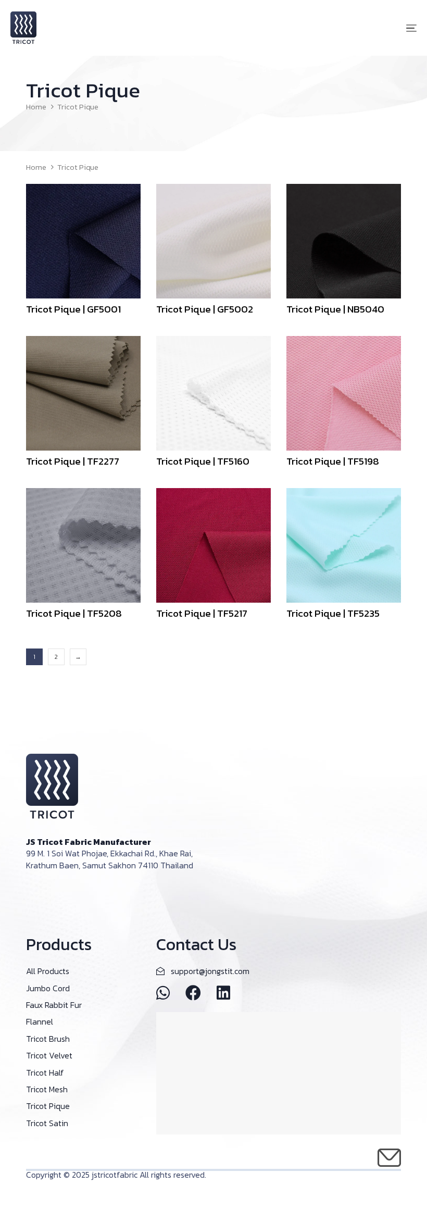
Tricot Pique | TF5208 (74, 613)
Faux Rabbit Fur (54, 1005)
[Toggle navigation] (349, 28)
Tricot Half (45, 1072)
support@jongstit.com (210, 971)
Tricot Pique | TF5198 (332, 461)
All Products (47, 971)
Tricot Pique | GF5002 (204, 309)
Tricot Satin (47, 1123)
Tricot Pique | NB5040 (335, 309)
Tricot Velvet (49, 1055)
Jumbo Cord (48, 988)
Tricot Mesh (47, 1089)
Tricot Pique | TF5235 (333, 613)
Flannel (39, 1021)
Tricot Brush (48, 1038)
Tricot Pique (48, 1106)
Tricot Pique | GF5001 (73, 309)
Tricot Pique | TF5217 (201, 613)
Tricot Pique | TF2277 (72, 461)
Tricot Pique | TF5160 (202, 461)
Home (36, 107)
